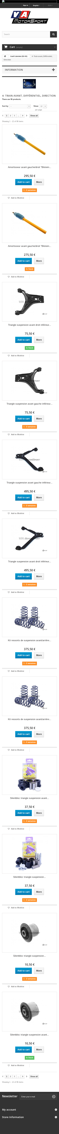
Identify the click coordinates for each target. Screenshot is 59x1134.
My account (9, 1109)
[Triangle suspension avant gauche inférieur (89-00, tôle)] (29, 380)
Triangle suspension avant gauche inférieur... (29, 404)
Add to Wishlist (17, 198)
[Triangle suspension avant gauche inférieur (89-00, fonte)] (29, 459)
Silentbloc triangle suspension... (29, 877)
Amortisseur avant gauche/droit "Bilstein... (29, 167)
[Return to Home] (5, 56)
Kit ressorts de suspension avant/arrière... (29, 640)
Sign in (25, 5)
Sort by (5, 106)
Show (35, 106)
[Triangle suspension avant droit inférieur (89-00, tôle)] (29, 301)
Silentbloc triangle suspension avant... (29, 798)
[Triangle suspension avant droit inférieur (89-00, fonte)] (29, 538)
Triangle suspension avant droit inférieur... (29, 325)
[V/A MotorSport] (29, 17)
